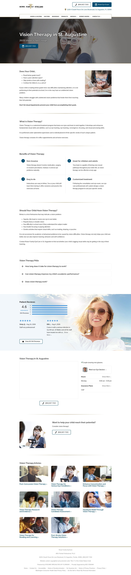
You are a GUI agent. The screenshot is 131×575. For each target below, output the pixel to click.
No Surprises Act (72, 568)
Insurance (55, 16)
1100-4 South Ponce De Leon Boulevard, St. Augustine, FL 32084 (89, 9)
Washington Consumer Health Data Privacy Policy (51, 570)
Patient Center (84, 16)
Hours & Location (36, 16)
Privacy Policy (101, 568)
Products (64, 16)
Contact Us (96, 16)
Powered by (53, 564)
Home (26, 568)
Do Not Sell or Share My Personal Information (82, 570)
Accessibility (42, 568)
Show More (106, 377)
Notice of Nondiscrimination (56, 568)
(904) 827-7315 (87, 557)
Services (73, 16)
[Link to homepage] (35, 6)
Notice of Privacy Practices (87, 568)
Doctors (47, 16)
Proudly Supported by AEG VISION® (83, 564)
